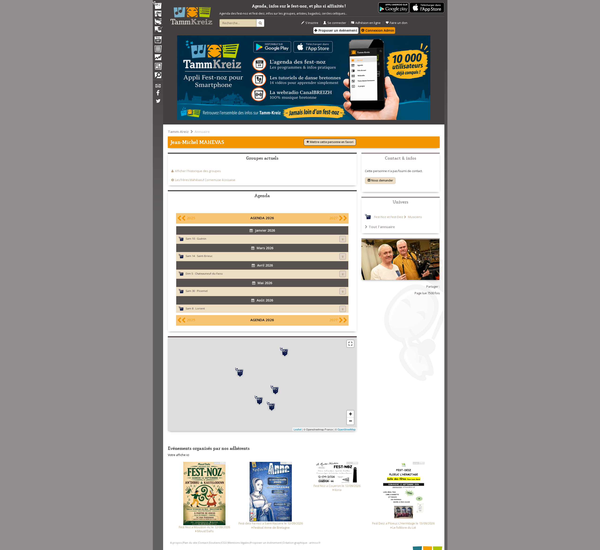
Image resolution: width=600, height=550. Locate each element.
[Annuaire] (158, 49)
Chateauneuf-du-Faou (209, 273)
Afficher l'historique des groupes (198, 171)
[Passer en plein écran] (350, 343)
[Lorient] (259, 400)
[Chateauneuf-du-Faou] (240, 372)
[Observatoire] (158, 58)
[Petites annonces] (158, 76)
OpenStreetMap (347, 429)
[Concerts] (158, 14)
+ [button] (350, 414)
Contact (203, 542)
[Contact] (158, 87)
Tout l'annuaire (382, 226)
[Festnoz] (158, 5)
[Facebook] (158, 94)
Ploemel (202, 291)
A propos (176, 542)
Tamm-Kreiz (178, 131)
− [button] (350, 421)
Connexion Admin (379, 30)
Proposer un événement (266, 542)
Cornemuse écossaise (220, 180)
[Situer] (342, 239)
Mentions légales (238, 542)
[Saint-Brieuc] (285, 352)
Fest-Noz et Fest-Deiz (388, 217)
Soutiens (214, 542)
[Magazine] (158, 67)
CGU (224, 542)
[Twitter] (158, 103)
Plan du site (190, 542)
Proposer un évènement (337, 30)
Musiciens (414, 217)
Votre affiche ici (178, 455)
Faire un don (398, 23)
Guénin (201, 238)
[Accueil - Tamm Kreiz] (191, 14)
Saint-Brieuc (205, 256)
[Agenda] (158, 40)
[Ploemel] (272, 406)
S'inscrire (311, 23)
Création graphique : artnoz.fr (302, 542)
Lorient (200, 308)
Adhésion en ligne (368, 23)
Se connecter (336, 23)
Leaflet (297, 429)
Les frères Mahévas (188, 180)
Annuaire (202, 131)
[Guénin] (275, 390)
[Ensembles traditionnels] (158, 27)
